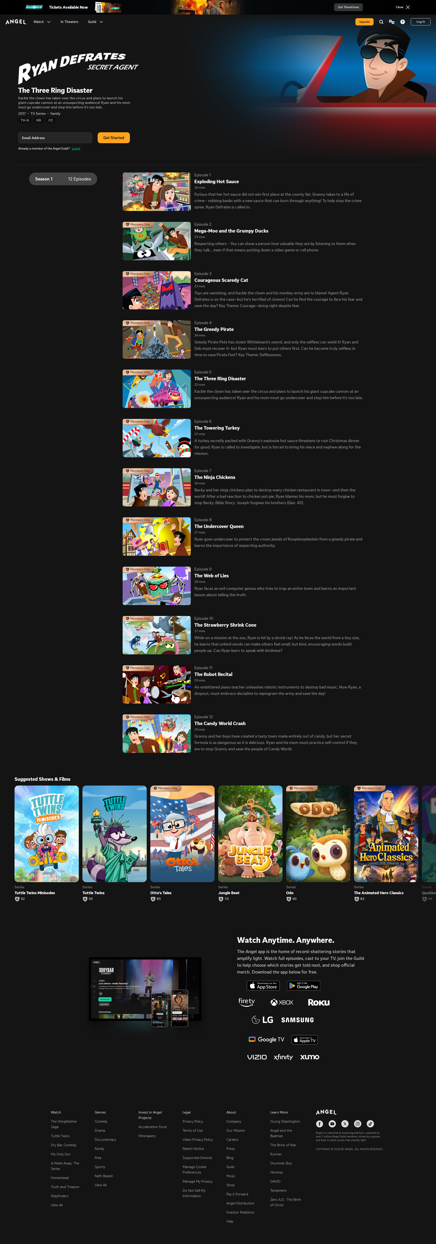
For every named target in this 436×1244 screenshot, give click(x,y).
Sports (100, 1167)
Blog (229, 1158)
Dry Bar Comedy (63, 1145)
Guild (230, 1167)
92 (23, 899)
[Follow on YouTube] (332, 1123)
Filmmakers (147, 1136)
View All (57, 1205)
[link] (69, 22)
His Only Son (61, 1154)
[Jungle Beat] (250, 834)
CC (51, 120)
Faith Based (104, 1176)
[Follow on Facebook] (319, 1123)
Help (229, 1221)
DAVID (275, 1181)
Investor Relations (240, 1212)
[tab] (63, 179)
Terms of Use (193, 1130)
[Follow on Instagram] (357, 1123)
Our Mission (235, 1130)
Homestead (60, 1178)
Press (230, 1148)
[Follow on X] (345, 1123)
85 (159, 899)
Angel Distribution (240, 1203)
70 (227, 899)
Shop (230, 1185)
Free (98, 1158)
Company (233, 1121)
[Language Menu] (391, 22)
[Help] (402, 22)
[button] (49, 22)
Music (230, 1176)
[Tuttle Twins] (114, 834)
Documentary (105, 1139)
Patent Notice (193, 1148)
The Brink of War (283, 1145)
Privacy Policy (193, 1121)
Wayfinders (59, 1196)
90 (294, 899)
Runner (276, 1154)
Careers (232, 1139)
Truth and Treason (65, 1187)
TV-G (25, 120)
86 (430, 899)
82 (362, 899)
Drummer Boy (281, 1163)
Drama (100, 1130)
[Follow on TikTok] (370, 1123)
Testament (278, 1190)
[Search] (381, 22)
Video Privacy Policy (198, 1139)
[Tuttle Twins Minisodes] (47, 834)
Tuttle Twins (60, 1136)
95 (91, 899)
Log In (76, 148)
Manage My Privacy (197, 1181)
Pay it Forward (237, 1194)
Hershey (276, 1172)
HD (38, 120)
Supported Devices (197, 1158)
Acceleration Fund (153, 1127)
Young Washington (285, 1121)
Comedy (101, 1121)
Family (99, 1148)
